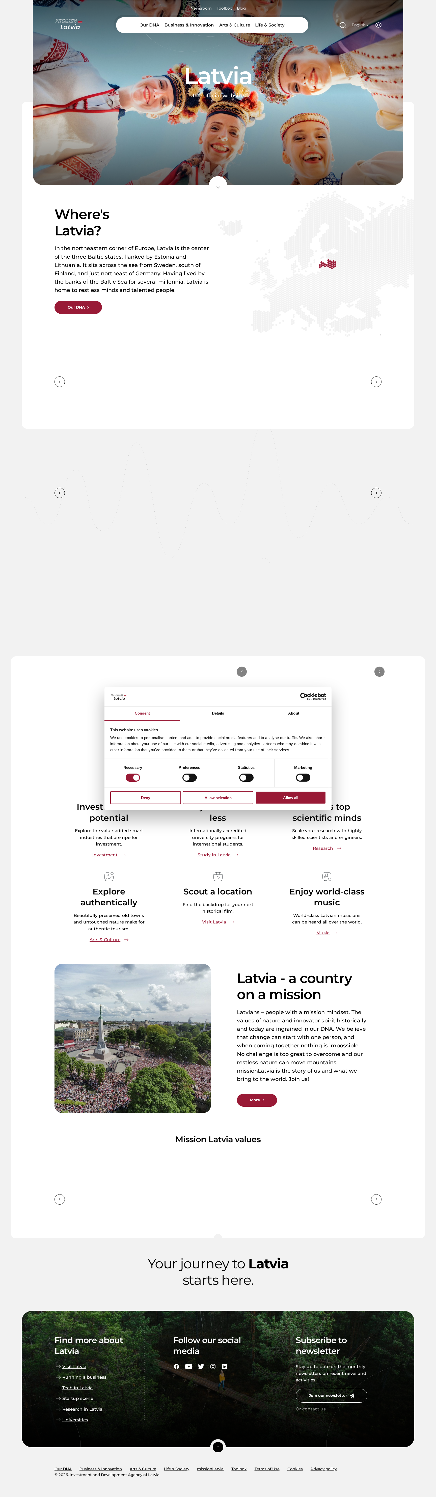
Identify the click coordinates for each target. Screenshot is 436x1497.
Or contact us (311, 1408)
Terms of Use (267, 1469)
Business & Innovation (189, 25)
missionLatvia (210, 1469)
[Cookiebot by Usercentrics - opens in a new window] (304, 696)
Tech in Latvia (77, 1387)
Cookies (295, 1469)
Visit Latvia (74, 1366)
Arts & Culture (234, 25)
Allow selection (218, 798)
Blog (241, 8)
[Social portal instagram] (213, 1366)
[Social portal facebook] (176, 1366)
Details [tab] (218, 713)
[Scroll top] (218, 1447)
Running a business (84, 1377)
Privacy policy (324, 1469)
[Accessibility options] (378, 25)
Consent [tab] (142, 713)
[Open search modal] (343, 25)
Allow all (290, 798)
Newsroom (201, 8)
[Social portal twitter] (201, 1366)
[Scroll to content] (218, 185)
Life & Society (270, 25)
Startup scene (77, 1398)
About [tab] (293, 713)
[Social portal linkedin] (224, 1366)
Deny (145, 798)
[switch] (189, 777)
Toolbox (224, 8)
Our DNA (149, 25)
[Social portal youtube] (189, 1366)
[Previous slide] (59, 381)
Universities (75, 1419)
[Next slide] (376, 381)
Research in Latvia (82, 1409)
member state (205, 395)
